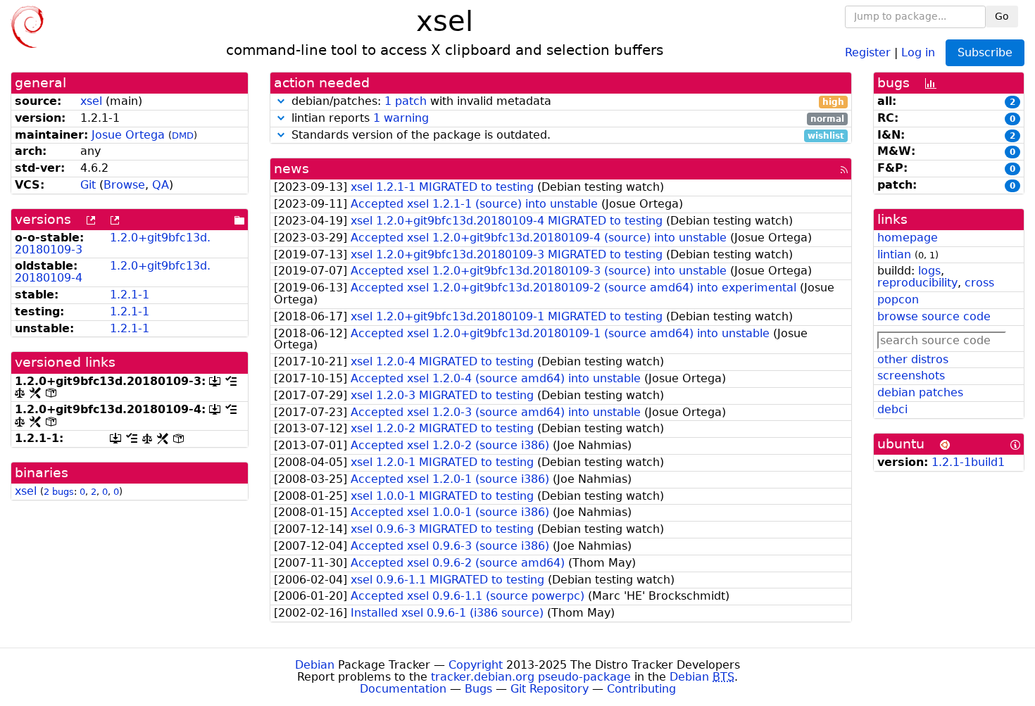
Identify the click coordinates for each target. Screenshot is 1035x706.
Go (1002, 16)
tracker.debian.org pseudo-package (531, 676)
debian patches (920, 392)
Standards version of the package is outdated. (566, 135)
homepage (907, 237)
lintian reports (566, 119)
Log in (918, 51)
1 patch (405, 101)
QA (160, 184)
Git (88, 184)
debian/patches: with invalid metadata (566, 102)
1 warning (401, 118)
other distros (912, 359)
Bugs (478, 688)
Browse (124, 184)
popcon (898, 299)
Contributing (641, 688)
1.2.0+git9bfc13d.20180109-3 (113, 243)
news (291, 168)
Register (868, 51)
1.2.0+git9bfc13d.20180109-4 (113, 271)
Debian (314, 665)
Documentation (403, 688)
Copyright (475, 665)
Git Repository (549, 688)
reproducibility (917, 282)
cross (979, 282)
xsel (91, 101)
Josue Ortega (128, 134)
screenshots (911, 375)
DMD (183, 135)
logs (929, 270)
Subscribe (985, 52)
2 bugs (59, 491)
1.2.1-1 (129, 294)
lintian (894, 254)
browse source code (934, 316)
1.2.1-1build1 (968, 462)
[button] (280, 101)
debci (892, 409)
